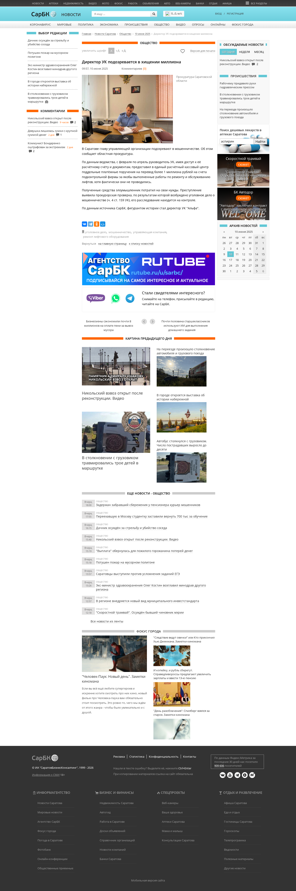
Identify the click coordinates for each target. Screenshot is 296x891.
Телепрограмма (235, 840)
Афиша (227, 3)
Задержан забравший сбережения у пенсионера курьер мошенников (148, 505)
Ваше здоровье (172, 812)
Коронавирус (40, 24)
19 (243, 260)
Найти (260, 141)
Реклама (119, 756)
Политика (85, 24)
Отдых (213, 3)
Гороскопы (231, 831)
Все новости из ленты (107, 621)
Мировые (64, 24)
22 (263, 260)
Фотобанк (44, 850)
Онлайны (218, 24)
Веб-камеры (183, 3)
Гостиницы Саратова (238, 822)
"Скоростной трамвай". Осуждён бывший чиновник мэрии (140, 612)
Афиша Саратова (235, 803)
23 (224, 265)
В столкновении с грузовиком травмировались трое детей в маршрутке (48, 97)
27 (230, 243)
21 (256, 260)
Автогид (105, 812)
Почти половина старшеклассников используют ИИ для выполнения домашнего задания (185, 325)
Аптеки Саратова (173, 822)
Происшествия (136, 24)
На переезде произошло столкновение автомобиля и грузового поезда (239, 113)
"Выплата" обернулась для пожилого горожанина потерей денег (144, 551)
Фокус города (242, 24)
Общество (161, 24)
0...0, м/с (176, 13)
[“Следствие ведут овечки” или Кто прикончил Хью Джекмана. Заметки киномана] (184, 655)
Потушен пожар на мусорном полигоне (125, 562)
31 (256, 243)
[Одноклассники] (96, 224)
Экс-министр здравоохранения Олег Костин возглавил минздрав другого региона (52, 69)
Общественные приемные (55, 868)
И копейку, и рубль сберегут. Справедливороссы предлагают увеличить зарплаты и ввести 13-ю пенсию (182, 674)
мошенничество (120, 232)
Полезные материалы (238, 859)
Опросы (198, 24)
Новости (38, 3)
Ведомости (231, 850)
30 (250, 243)
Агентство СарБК (48, 822)
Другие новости (235, 868)
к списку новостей (141, 244)
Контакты (189, 756)
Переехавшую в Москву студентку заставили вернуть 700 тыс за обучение (152, 516)
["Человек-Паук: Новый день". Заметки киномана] (114, 653)
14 (256, 254)
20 (250, 260)
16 (224, 260)
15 (263, 254)
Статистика (136, 756)
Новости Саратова (49, 803)
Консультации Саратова (178, 840)
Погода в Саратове (50, 840)
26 (224, 243)
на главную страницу (112, 244)
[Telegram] (90, 224)
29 (243, 243)
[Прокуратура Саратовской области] (127, 109)
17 (230, 260)
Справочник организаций (117, 840)
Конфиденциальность (164, 756)
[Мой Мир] (102, 224)
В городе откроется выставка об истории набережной (49, 83)
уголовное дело (95, 232)
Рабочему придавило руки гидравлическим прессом (238, 85)
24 (230, 265)
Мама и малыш (172, 831)
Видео (93, 3)
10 (230, 254)
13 (250, 254)
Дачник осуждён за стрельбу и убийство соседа (48, 42)
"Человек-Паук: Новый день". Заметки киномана (113, 679)
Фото (105, 3)
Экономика (109, 24)
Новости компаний (113, 850)
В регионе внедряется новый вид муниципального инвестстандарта (147, 601)
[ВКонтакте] (84, 224)
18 (237, 260)
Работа (132, 3)
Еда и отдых (232, 812)
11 (237, 254)
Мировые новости (49, 812)
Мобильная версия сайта (148, 880)
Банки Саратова (110, 859)
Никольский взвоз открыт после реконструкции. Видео (49, 120)
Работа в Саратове (112, 822)
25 (237, 265)
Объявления (151, 3)
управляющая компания (149, 232)
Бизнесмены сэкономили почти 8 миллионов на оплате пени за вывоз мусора (108, 325)
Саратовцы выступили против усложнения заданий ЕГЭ (138, 574)
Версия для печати (202, 51)
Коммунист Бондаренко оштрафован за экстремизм (46, 145)
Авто (167, 3)
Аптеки (53, 3)
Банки (200, 3)
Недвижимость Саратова (116, 803)
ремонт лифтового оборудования (106, 237)
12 (243, 254)
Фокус (118, 3)
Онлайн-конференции (52, 859)
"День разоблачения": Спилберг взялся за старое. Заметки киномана (181, 713)
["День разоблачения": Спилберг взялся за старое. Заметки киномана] (184, 729)
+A (117, 50)
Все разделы (259, 3)
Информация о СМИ (46, 775)
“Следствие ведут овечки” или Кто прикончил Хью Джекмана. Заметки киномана (184, 639)
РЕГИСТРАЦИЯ (235, 13)
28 (237, 243)
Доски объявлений (112, 831)
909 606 (219, 766)
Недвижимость (73, 3)
